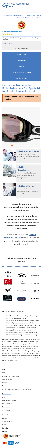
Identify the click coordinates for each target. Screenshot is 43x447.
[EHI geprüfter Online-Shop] (12, 436)
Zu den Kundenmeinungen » (12, 31)
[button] (21, 55)
